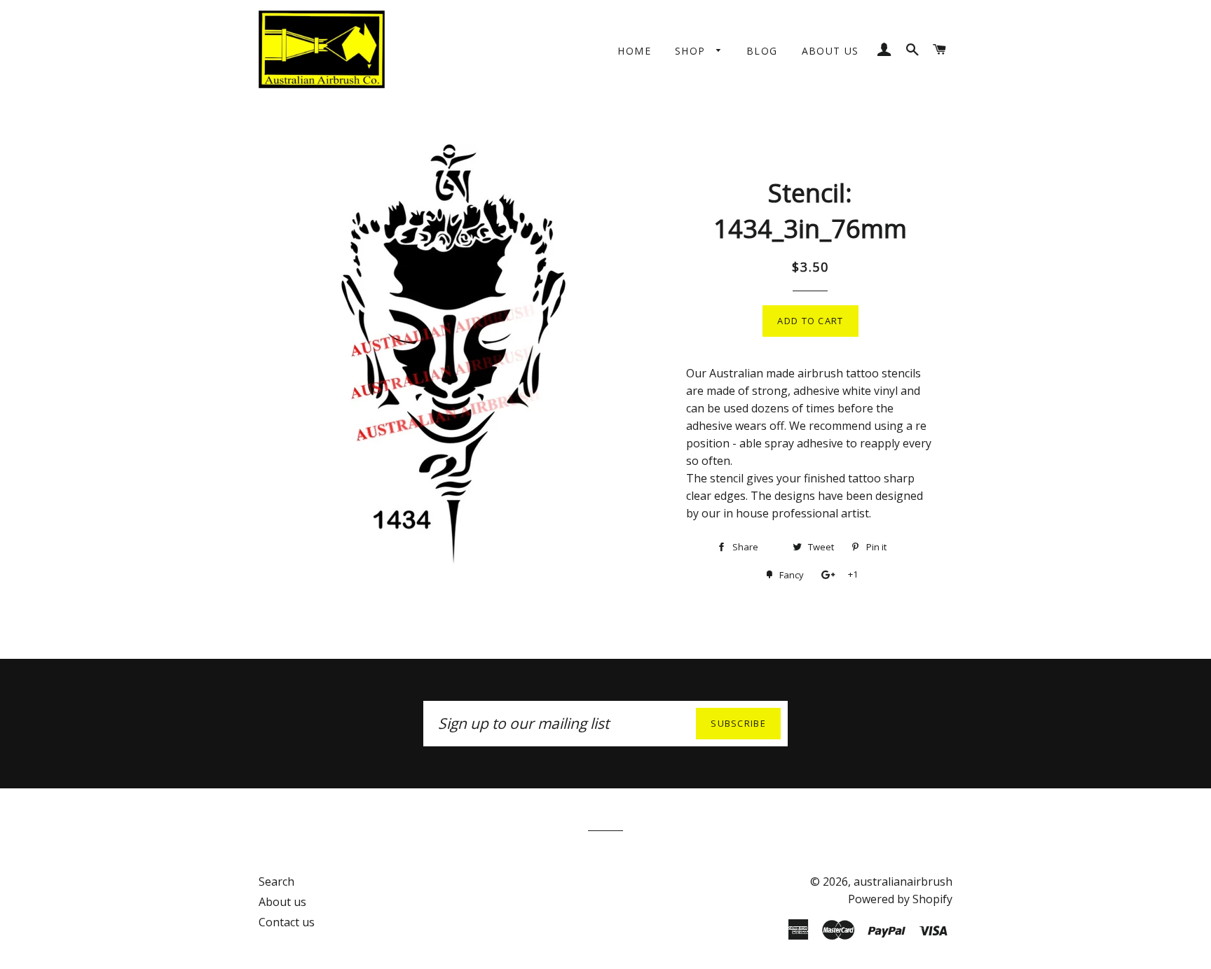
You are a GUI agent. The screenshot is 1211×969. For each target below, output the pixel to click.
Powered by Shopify (900, 899)
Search (276, 881)
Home (634, 50)
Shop (692, 50)
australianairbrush (903, 881)
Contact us (287, 922)
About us (830, 50)
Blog (762, 50)
